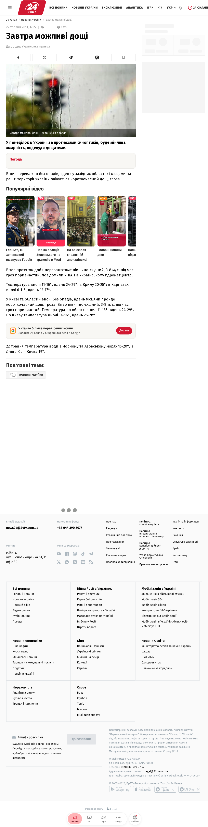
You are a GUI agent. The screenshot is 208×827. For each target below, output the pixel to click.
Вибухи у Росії (86, 621)
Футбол (82, 698)
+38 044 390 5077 (69, 528)
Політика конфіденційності (150, 523)
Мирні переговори (89, 605)
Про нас (111, 521)
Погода (17, 621)
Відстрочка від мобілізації (159, 616)
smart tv (165, 789)
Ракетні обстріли (88, 594)
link (58, 553)
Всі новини (58, 7)
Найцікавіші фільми (90, 646)
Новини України (85, 7)
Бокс (80, 692)
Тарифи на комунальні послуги (33, 662)
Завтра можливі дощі (59, 20)
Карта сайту (180, 555)
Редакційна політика (119, 535)
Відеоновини (21, 610)
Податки (18, 668)
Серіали (82, 668)
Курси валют (21, 651)
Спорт (81, 687)
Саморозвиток (151, 662)
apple (142, 789)
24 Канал (12, 20)
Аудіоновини (21, 616)
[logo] (32, 7)
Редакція (111, 528)
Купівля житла (22, 698)
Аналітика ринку (24, 692)
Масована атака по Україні (95, 616)
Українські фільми (89, 651)
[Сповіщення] (180, 8)
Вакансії (178, 535)
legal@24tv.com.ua (156, 771)
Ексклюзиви (112, 7)
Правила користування (120, 562)
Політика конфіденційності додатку (150, 546)
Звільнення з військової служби (163, 594)
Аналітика (134, 7)
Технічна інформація (186, 521)
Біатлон (82, 709)
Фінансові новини (25, 657)
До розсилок (81, 739)
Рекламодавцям (116, 555)
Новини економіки (27, 641)
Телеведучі (113, 548)
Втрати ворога (86, 627)
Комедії (82, 662)
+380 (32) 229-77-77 (132, 767)
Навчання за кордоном (157, 668)
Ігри (150, 7)
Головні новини (23, 594)
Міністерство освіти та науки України (166, 646)
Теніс (80, 703)
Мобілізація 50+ (152, 599)
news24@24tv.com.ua (22, 528)
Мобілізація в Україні (159, 589)
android (120, 789)
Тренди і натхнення (26, 703)
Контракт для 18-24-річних (159, 610)
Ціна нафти (20, 646)
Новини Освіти (153, 641)
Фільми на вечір (88, 657)
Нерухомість (22, 687)
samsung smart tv (189, 789)
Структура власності (185, 542)
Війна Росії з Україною (95, 589)
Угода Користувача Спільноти (151, 556)
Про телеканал (115, 542)
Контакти (178, 528)
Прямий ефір (21, 605)
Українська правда (36, 46)
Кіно (80, 641)
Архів (176, 548)
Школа (146, 651)
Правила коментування (154, 564)
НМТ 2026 (148, 657)
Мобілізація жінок (154, 605)
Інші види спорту (88, 715)
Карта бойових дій (89, 599)
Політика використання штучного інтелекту (151, 534)
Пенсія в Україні (23, 673)
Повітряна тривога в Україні (96, 610)
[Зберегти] (123, 57)
